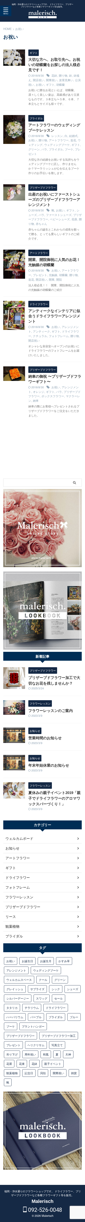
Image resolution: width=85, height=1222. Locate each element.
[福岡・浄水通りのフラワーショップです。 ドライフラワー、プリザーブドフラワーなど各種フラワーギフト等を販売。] (42, 15)
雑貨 (74, 1073)
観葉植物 (12, 1073)
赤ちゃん (41, 224)
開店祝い (38, 80)
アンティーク (41, 331)
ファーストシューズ (58, 215)
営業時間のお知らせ (45, 738)
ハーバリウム (14, 1017)
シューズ (72, 989)
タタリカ (12, 1008)
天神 (68, 1054)
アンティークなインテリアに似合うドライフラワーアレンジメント (54, 316)
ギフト (50, 84)
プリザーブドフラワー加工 (59, 1036)
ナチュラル (40, 336)
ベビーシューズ (60, 219)
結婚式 (73, 136)
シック (55, 989)
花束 (22, 1064)
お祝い (40, 84)
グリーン (34, 149)
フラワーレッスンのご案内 (50, 711)
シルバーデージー (17, 998)
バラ (44, 149)
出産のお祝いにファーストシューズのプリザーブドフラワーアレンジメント (54, 199)
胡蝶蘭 (60, 84)
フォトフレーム (59, 336)
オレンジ (38, 392)
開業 (51, 279)
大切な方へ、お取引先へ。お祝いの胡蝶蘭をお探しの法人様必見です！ (54, 65)
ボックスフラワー (52, 396)
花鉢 (54, 75)
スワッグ (41, 998)
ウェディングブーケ (57, 145)
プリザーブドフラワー (20, 1036)
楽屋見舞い (66, 80)
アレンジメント (16, 970)
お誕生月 (45, 961)
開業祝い (51, 80)
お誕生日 (27, 961)
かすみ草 (64, 961)
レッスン (57, 136)
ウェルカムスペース (19, 980)
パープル (36, 1017)
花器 (74, 219)
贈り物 (63, 75)
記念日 (29, 1073)
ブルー (74, 1017)
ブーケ (69, 149)
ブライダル (56, 149)
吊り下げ (12, 1054)
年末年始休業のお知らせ (48, 765)
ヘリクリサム (35, 1045)
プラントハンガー (33, 1026)
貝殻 (43, 1073)
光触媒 (53, 275)
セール (58, 998)
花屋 (9, 1064)
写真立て (57, 1045)
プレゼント (40, 275)
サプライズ (37, 989)
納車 (36, 401)
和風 (46, 1054)
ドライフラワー (56, 1008)
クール (43, 980)
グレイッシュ (14, 989)
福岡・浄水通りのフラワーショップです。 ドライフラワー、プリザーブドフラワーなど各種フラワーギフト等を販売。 (42, 1193)
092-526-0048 (44, 1210)
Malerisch (42, 1201)
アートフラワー (59, 140)
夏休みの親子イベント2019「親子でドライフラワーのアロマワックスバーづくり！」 (54, 798)
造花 (73, 140)
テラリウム (32, 1008)
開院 (59, 279)
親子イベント (52, 1064)
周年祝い (30, 1054)
